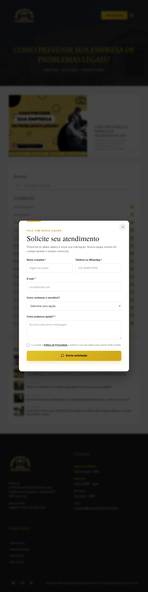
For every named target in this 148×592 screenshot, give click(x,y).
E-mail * (31, 278)
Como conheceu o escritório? (43, 297)
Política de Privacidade (56, 345)
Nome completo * (36, 260)
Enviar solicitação (76, 355)
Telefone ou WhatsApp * (88, 260)
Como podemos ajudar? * (41, 316)
